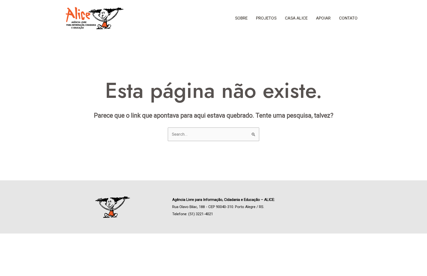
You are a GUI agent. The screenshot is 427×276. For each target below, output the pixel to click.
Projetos (266, 18)
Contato (348, 18)
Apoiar (323, 18)
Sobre (241, 18)
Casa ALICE (296, 18)
